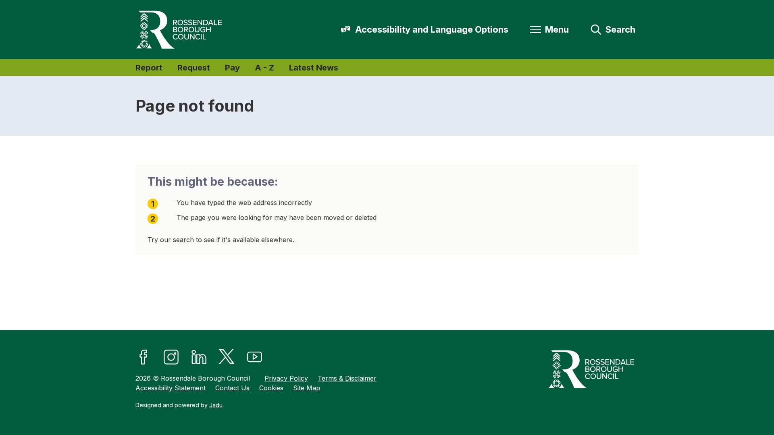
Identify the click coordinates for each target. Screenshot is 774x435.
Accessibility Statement (170, 388)
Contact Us (232, 388)
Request (193, 67)
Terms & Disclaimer (347, 378)
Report (148, 67)
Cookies (271, 388)
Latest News (313, 67)
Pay (232, 67)
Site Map (306, 388)
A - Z (264, 67)
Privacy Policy (286, 378)
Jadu (216, 405)
